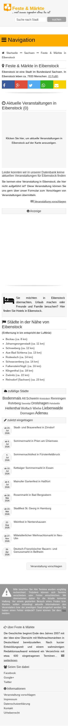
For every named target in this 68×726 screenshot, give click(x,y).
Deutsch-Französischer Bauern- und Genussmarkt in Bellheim (35, 550)
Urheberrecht (12, 712)
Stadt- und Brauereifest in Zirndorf (34, 427)
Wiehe (37, 408)
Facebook (10, 672)
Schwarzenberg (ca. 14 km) (22, 361)
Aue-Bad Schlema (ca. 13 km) (24, 352)
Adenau (41, 413)
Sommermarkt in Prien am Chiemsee (36, 440)
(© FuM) (53, 76)
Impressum (10, 699)
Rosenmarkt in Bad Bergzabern (32, 494)
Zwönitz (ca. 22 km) (17, 375)
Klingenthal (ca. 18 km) (19, 370)
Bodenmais (11, 398)
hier (64, 610)
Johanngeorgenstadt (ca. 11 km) (25, 343)
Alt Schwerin (30, 398)
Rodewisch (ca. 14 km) (19, 357)
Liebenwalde (52, 408)
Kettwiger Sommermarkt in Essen (33, 467)
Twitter (8, 681)
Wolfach (26, 408)
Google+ (9, 677)
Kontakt (8, 708)
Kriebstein (45, 398)
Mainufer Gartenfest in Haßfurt (32, 481)
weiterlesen (10, 660)
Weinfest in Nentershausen (30, 521)
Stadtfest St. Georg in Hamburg (32, 508)
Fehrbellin (54, 403)
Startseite (12, 52)
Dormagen (27, 413)
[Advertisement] (34, 248)
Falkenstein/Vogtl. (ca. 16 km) (23, 366)
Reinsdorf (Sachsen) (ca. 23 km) (25, 379)
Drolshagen (40, 403)
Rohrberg (14, 403)
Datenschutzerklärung (17, 703)
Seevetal (26, 403)
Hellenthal (12, 408)
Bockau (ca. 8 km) (16, 339)
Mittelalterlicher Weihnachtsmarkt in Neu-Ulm (38, 537)
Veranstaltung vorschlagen (50, 201)
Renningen (58, 398)
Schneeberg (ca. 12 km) (20, 348)
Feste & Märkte (31, 8)
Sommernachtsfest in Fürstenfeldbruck (37, 454)
